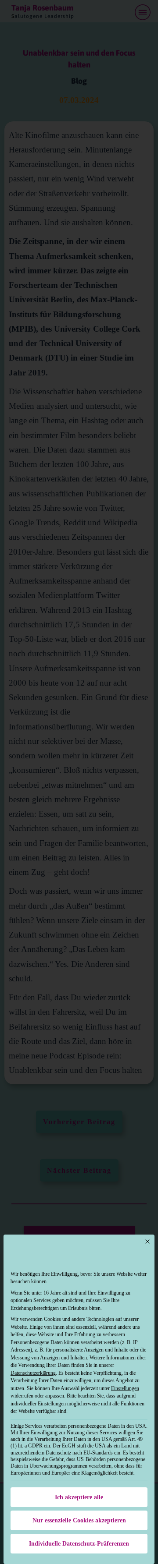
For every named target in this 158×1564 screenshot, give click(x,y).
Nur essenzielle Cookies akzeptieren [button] (79, 1520)
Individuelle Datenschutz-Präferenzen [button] (79, 1543)
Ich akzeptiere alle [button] (79, 1497)
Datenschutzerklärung (33, 1373)
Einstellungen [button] (125, 1388)
